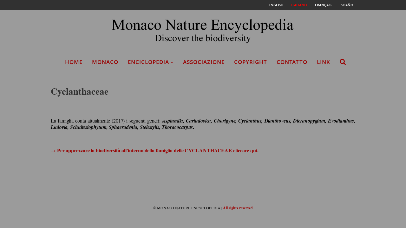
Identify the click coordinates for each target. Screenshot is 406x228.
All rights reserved (238, 208)
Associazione (204, 62)
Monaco (105, 62)
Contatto (292, 62)
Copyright (250, 62)
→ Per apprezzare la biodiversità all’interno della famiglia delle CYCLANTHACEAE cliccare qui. (155, 150)
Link (323, 62)
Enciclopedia (148, 62)
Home (73, 62)
